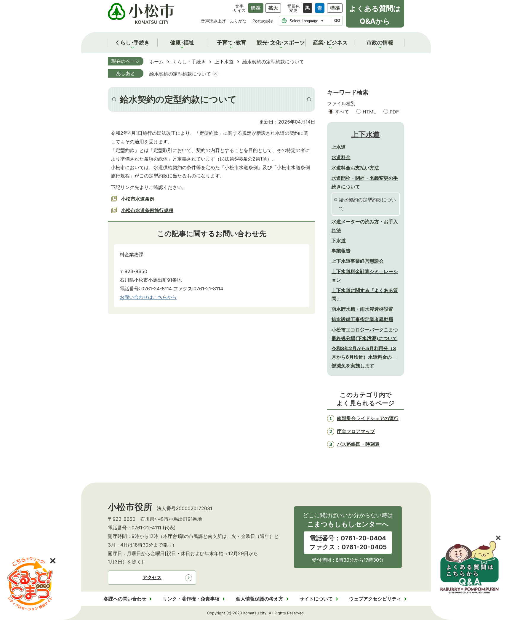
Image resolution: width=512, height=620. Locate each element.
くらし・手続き (189, 62)
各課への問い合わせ (125, 599)
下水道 (339, 240)
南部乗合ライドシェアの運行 (368, 418)
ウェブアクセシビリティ (375, 599)
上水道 (339, 147)
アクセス (152, 577)
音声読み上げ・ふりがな (224, 20)
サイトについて (316, 599)
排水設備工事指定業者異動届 (362, 319)
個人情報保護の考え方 (259, 599)
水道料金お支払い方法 (355, 168)
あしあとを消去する (215, 74)
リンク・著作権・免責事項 (191, 599)
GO (337, 20)
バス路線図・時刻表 (358, 444)
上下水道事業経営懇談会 (358, 261)
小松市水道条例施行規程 (147, 210)
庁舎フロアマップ (356, 431)
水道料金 (341, 157)
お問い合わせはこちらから (148, 297)
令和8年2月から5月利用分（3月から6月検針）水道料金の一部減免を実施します (364, 357)
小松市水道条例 (137, 199)
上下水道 (224, 62)
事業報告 (341, 251)
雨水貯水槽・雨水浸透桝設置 (362, 309)
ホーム (156, 62)
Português (262, 20)
